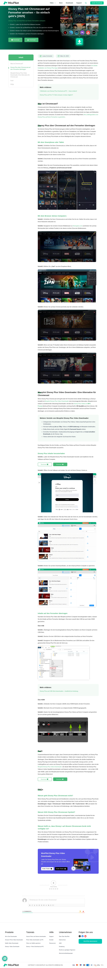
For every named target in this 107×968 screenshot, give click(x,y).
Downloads (69, 3)
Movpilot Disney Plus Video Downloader (57, 401)
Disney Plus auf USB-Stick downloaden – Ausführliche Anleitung (59, 691)
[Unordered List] (41, 905)
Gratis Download (97, 3)
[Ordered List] (39, 905)
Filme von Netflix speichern (33, 943)
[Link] (48, 905)
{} (50, 905)
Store (61, 3)
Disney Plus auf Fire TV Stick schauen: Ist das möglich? (56, 95)
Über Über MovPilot (64, 936)
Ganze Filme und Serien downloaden (36, 936)
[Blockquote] (44, 905)
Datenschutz (62, 939)
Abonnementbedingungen (66, 953)
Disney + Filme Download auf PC (35, 946)
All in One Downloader (11, 936)
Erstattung (61, 946)
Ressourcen (52, 943)
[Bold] (30, 905)
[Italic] (32, 905)
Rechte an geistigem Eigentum (67, 950)
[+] (53, 905)
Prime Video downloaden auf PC (34, 939)
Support (79, 3)
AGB (60, 943)
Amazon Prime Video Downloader (14, 939)
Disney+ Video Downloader (12, 946)
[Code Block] (46, 905)
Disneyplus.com (77, 226)
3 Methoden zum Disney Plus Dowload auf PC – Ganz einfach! (58, 91)
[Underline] (34, 905)
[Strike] (37, 905)
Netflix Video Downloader (11, 943)
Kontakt (51, 939)
